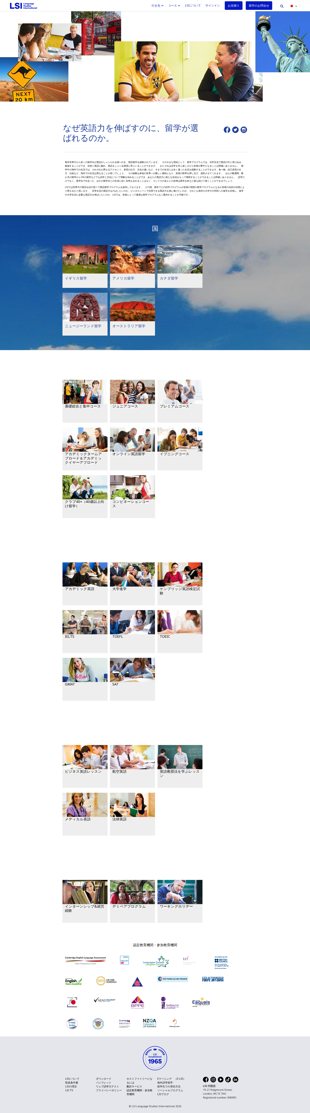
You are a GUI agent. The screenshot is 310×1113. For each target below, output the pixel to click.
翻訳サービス (134, 1086)
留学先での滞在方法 (169, 1086)
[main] (155, 468)
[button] (293, 6)
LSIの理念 (71, 1086)
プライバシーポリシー (109, 1090)
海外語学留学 (165, 1082)
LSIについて (193, 5)
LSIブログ (163, 1094)
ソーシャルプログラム (170, 1090)
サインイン (212, 5)
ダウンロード (103, 1078)
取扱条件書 (71, 1082)
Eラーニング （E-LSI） (171, 1078)
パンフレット (103, 1082)
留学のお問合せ (259, 5)
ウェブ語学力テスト (107, 1086)
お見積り (233, 5)
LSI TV (69, 1090)
